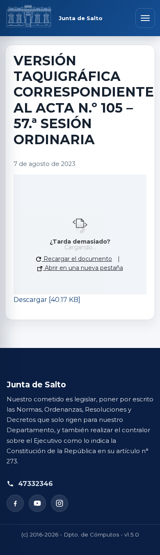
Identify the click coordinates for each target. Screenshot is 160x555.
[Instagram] (59, 503)
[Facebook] (15, 503)
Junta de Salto (81, 18)
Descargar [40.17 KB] (47, 300)
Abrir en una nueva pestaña (83, 268)
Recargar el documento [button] (77, 259)
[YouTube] (37, 503)
